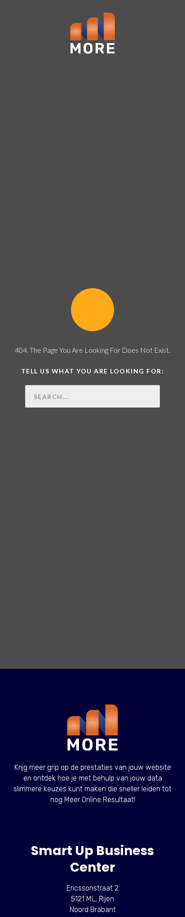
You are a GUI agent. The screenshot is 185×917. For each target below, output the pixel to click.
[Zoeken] (148, 396)
